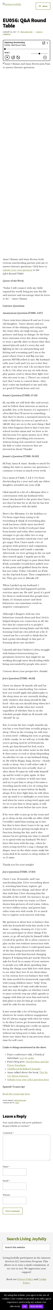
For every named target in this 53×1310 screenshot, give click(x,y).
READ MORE (36, 1306)
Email (6, 1181)
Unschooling (20, 1100)
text (22, 1058)
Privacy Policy (25, 1279)
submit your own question (17, 270)
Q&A (17, 1103)
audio (31, 1058)
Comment (8, 1133)
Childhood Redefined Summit (24, 1069)
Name (6, 1167)
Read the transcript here (16, 1094)
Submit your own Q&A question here (28, 1079)
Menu (44, 6)
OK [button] (24, 1306)
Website (6, 1195)
